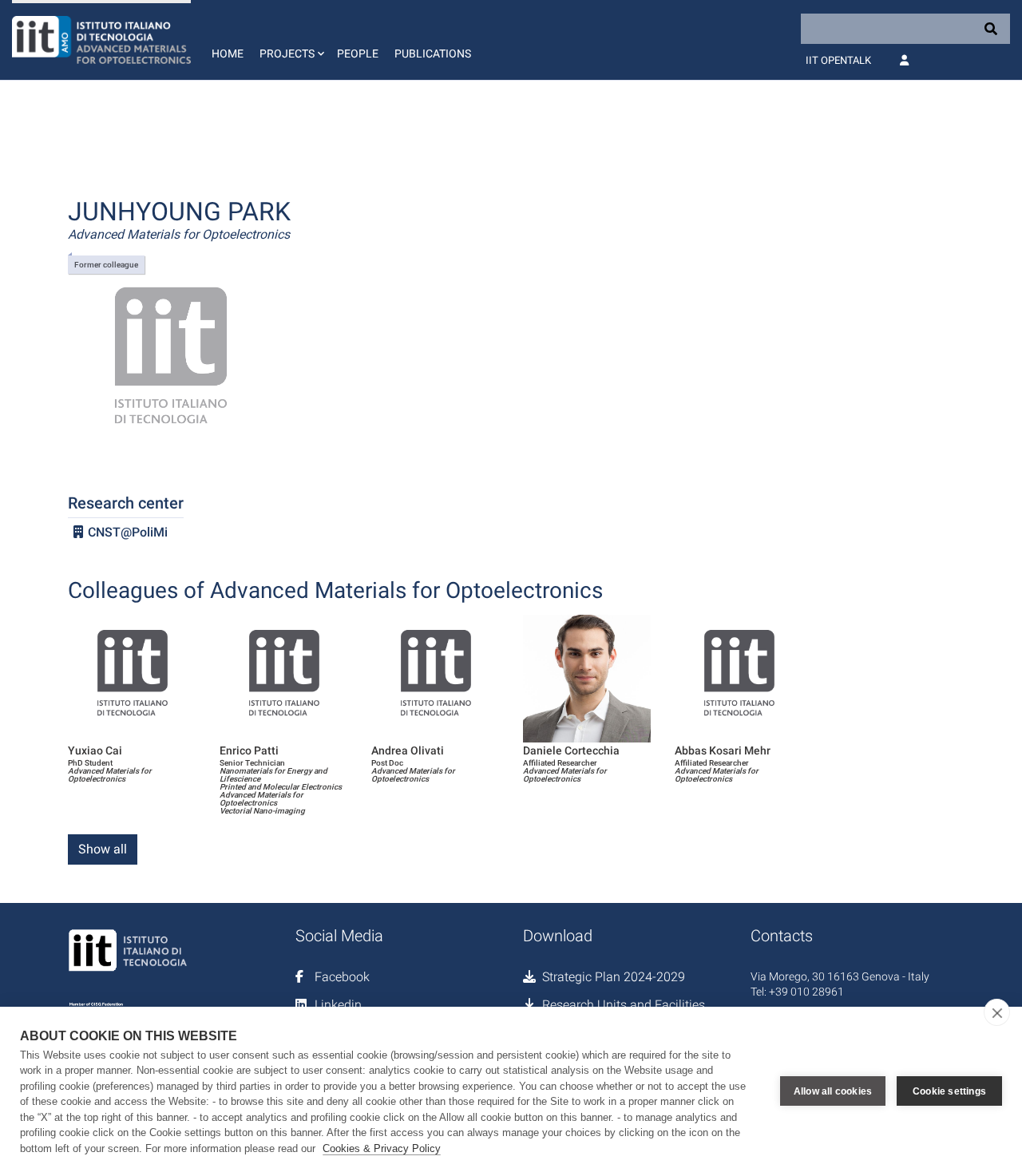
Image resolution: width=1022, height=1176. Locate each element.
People (357, 53)
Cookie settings (949, 1091)
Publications (432, 53)
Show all (102, 849)
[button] (290, 40)
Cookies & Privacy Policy (382, 1148)
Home (228, 53)
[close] (997, 1012)
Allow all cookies (833, 1091)
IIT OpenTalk (838, 60)
